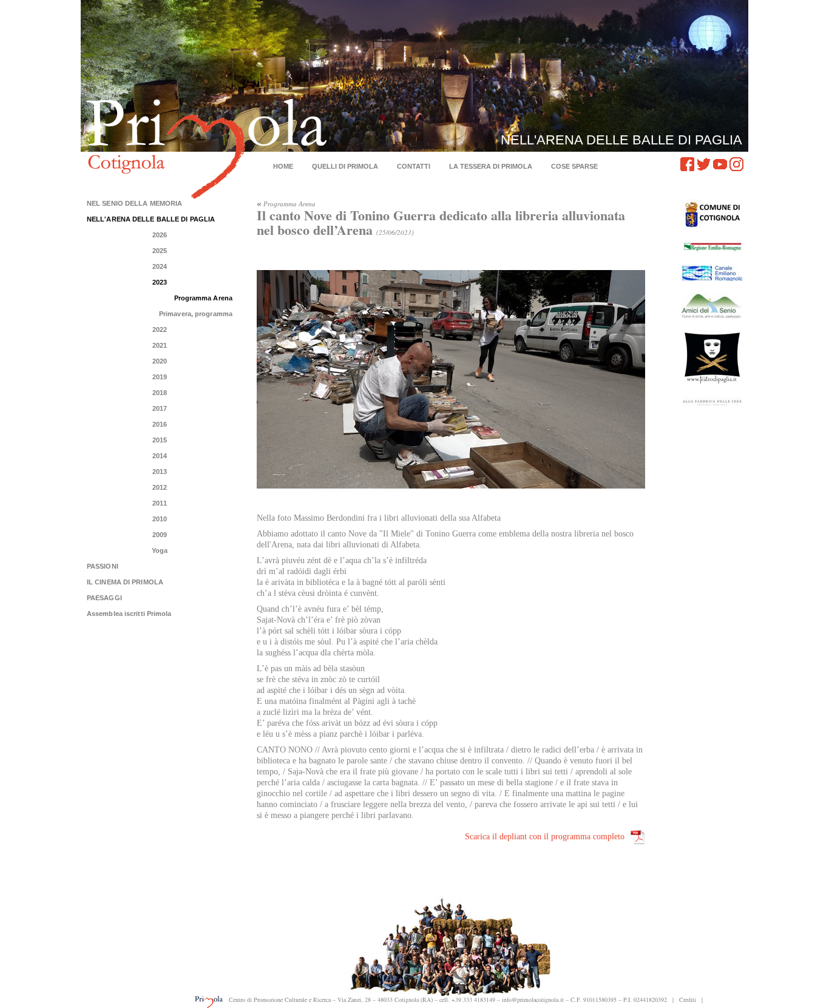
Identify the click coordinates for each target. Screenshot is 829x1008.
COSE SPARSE (574, 166)
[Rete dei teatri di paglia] (712, 357)
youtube (720, 164)
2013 (159, 471)
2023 (159, 282)
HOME (283, 166)
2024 (159, 266)
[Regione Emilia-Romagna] (712, 246)
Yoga (159, 550)
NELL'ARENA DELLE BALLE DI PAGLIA (151, 219)
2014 (159, 455)
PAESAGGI (104, 597)
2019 (159, 377)
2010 (159, 519)
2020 (159, 361)
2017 (159, 408)
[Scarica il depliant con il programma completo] (638, 837)
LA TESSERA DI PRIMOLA (490, 166)
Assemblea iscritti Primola (129, 613)
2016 (159, 424)
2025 (159, 250)
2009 (159, 534)
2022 (159, 329)
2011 (159, 503)
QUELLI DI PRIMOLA (345, 166)
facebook (687, 164)
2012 (159, 487)
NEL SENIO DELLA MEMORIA (134, 203)
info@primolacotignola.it (533, 999)
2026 (159, 234)
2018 (159, 392)
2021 (159, 345)
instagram (736, 164)
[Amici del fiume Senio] (712, 305)
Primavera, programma (195, 313)
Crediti (687, 999)
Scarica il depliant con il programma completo (544, 836)
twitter (703, 164)
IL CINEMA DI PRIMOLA (125, 582)
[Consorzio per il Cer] (712, 273)
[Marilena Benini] (712, 403)
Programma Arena (203, 298)
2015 (159, 440)
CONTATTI (413, 166)
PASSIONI (102, 566)
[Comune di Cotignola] (712, 213)
